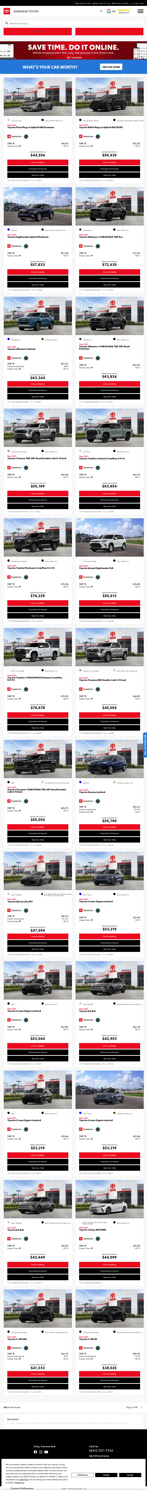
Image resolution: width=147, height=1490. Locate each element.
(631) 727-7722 (101, 1450)
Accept (130, 1475)
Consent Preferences (22, 1488)
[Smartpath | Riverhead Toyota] (73, 50)
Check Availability (38, 162)
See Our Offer (111, 66)
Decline (106, 1475)
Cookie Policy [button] (24, 1480)
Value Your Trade (38, 175)
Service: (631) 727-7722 (101, 3)
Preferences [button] (19, 1483)
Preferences (82, 1475)
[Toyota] (7, 11)
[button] (69, 91)
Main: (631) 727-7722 (83, 3)
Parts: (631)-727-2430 (120, 3)
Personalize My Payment (38, 169)
